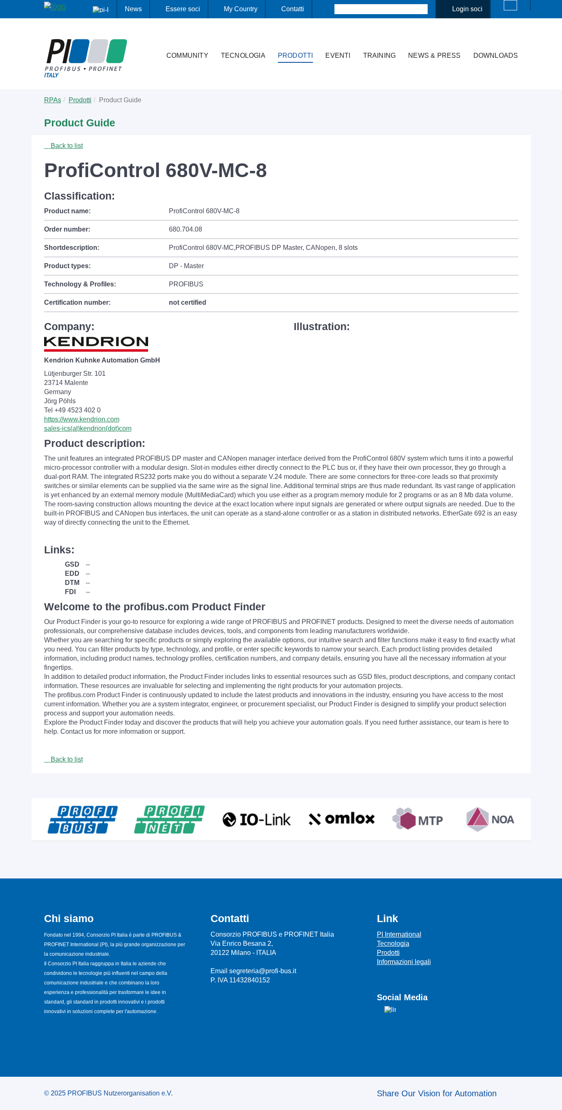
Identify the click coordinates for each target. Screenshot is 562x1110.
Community (187, 55)
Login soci (467, 8)
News (133, 8)
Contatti (292, 8)
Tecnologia (243, 55)
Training (379, 55)
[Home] (151, 39)
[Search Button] (327, 9)
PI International (399, 934)
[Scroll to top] (551, 1097)
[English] (510, 5)
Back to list (66, 145)
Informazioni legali (404, 961)
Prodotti (295, 55)
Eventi (337, 55)
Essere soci (183, 8)
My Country (240, 8)
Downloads (495, 55)
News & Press (434, 55)
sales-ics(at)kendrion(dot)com (87, 428)
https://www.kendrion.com (81, 419)
